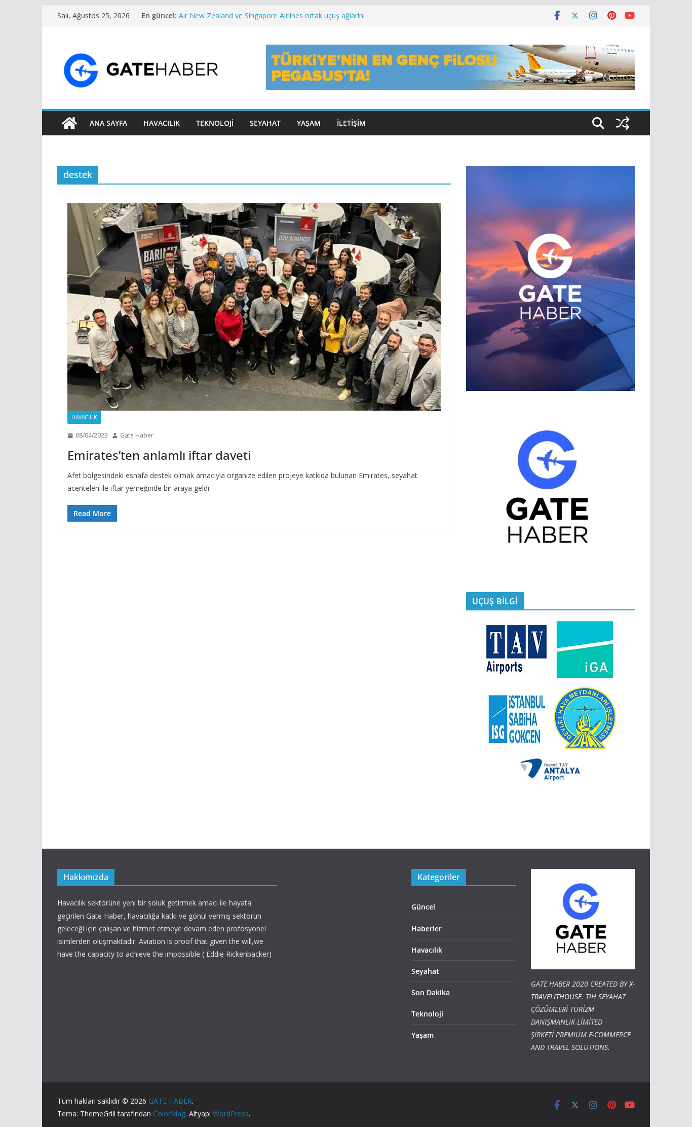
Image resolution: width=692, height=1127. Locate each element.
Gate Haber (136, 435)
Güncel (423, 907)
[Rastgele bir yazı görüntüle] (622, 123)
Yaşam (309, 123)
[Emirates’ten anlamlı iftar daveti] (254, 307)
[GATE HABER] (69, 123)
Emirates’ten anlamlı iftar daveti (159, 455)
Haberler (426, 928)
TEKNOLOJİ (215, 123)
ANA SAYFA (108, 123)
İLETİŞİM (351, 123)
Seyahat (265, 123)
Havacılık (84, 417)
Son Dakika (430, 992)
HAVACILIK (161, 123)
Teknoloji (427, 1014)
